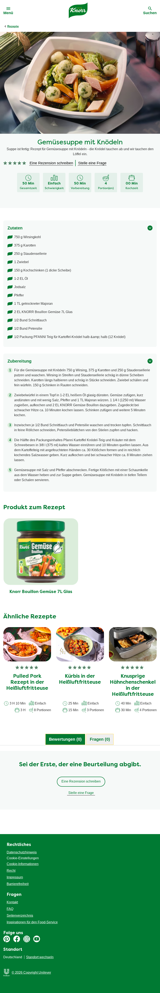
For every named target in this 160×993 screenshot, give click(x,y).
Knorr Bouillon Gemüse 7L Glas (40, 592)
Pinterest (6, 939)
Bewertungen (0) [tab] (65, 739)
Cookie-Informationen (23, 864)
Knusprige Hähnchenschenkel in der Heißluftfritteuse (133, 685)
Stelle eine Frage (81, 793)
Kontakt (12, 902)
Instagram (26, 939)
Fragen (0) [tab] (100, 739)
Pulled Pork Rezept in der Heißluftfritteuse (27, 682)
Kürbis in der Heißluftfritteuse (80, 679)
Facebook (16, 939)
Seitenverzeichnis (20, 915)
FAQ (10, 909)
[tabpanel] (80, 782)
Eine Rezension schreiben (81, 781)
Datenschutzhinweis (22, 852)
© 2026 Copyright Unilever (31, 972)
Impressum (15, 877)
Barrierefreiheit (18, 884)
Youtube (36, 939)
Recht (11, 870)
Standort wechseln (40, 957)
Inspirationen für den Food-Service (32, 922)
